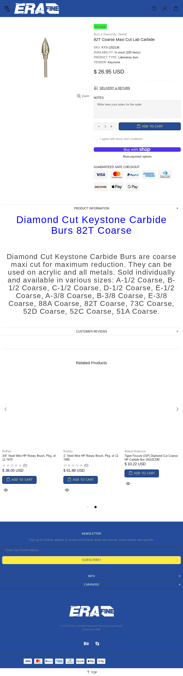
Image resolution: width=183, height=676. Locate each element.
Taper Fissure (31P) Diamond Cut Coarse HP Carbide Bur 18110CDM (151, 457)
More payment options (137, 156)
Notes (99, 97)
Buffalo (6, 451)
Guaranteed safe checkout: (117, 167)
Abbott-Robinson (135, 451)
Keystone (114, 62)
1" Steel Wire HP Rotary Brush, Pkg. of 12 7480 (90, 457)
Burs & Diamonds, (105, 34)
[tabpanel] (30, 438)
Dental (122, 34)
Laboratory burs (128, 57)
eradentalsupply (36, 8)
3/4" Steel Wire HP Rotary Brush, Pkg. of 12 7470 (29, 457)
